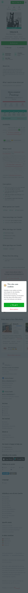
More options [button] (14, 309)
